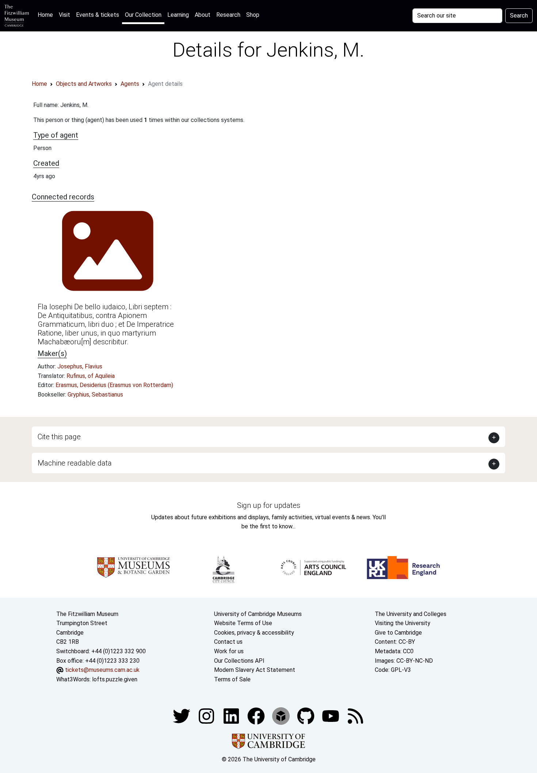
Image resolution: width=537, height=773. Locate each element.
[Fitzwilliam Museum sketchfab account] (281, 715)
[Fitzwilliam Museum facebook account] (232, 715)
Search (519, 15)
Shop (252, 14)
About (202, 14)
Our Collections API (239, 660)
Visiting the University (402, 623)
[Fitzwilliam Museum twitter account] (182, 715)
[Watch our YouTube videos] (331, 715)
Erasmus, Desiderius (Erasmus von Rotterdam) (114, 385)
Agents (130, 83)
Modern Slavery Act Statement (254, 669)
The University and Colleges (410, 614)
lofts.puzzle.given (114, 679)
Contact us (228, 641)
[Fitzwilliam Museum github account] (306, 715)
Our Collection (143, 14)
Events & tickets (97, 14)
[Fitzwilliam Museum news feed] (355, 715)
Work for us (229, 651)
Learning (178, 14)
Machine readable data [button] (75, 463)
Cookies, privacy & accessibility (254, 632)
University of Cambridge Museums (258, 614)
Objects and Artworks (84, 83)
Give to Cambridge (398, 632)
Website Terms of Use (243, 623)
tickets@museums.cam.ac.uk (102, 669)
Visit (64, 14)
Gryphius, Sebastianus (95, 394)
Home (47, 14)
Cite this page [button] (59, 436)
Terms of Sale (232, 679)
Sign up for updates (268, 505)
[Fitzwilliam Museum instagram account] (207, 715)
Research (228, 14)
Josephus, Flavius (79, 366)
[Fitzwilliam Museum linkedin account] (256, 715)
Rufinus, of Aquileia (90, 375)
